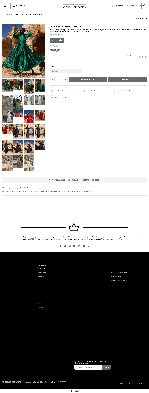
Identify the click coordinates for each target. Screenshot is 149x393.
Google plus (146, 57)
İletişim (40, 308)
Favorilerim (119, 6)
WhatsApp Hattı (116, 276)
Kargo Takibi (42, 273)
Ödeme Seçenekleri (92, 180)
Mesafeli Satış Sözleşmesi (119, 280)
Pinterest (143, 57)
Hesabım (41, 276)
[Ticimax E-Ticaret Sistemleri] (74, 391)
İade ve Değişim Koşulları (119, 273)
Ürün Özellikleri (57, 180)
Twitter (140, 57)
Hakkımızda (42, 304)
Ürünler (20, 6)
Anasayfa (5, 6)
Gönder (106, 367)
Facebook (137, 57)
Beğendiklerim (43, 269)
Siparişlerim (42, 265)
